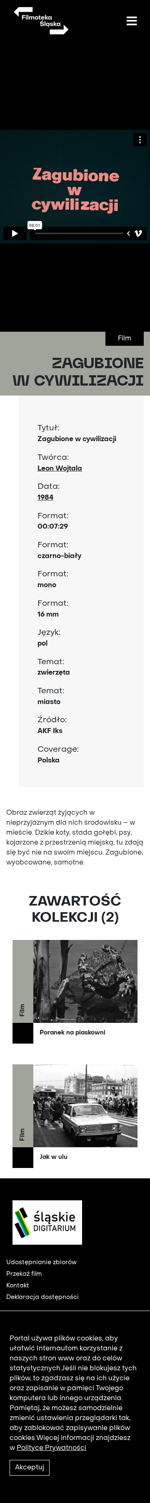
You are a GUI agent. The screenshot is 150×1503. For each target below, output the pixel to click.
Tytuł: (48, 428)
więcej (75, 992)
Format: (53, 516)
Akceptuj (29, 1467)
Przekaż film (24, 1274)
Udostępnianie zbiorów (41, 1262)
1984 (45, 498)
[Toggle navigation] (131, 21)
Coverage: (58, 749)
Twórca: (53, 457)
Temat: (51, 662)
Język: (49, 632)
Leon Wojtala (60, 469)
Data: (49, 486)
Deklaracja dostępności (42, 1297)
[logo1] (44, 1222)
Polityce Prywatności (51, 1448)
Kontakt (17, 1286)
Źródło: (52, 720)
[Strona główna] (41, 20)
